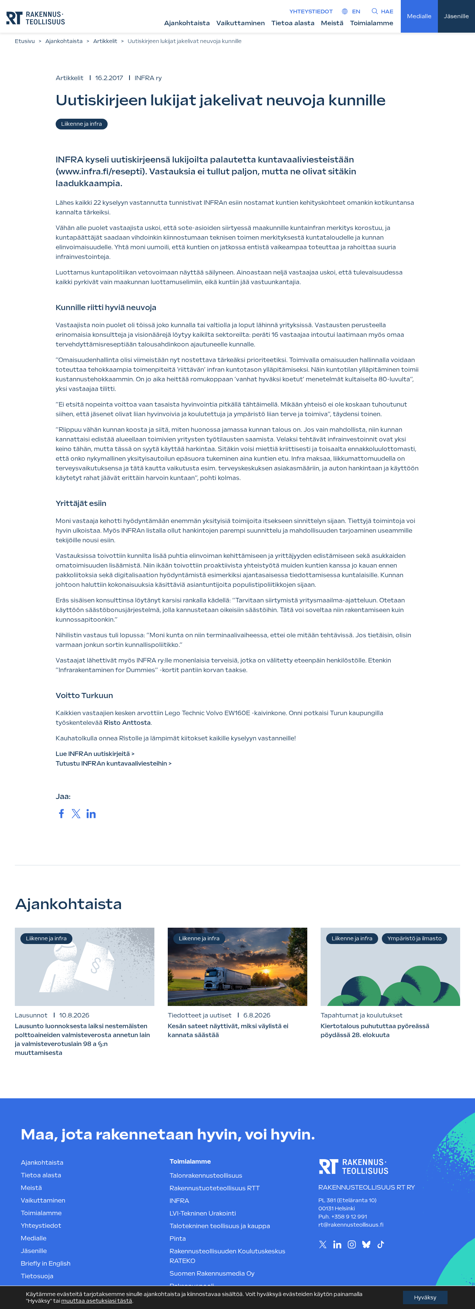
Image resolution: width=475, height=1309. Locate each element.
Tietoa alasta (293, 23)
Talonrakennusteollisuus (206, 1175)
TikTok (380, 1244)
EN (356, 11)
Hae (387, 11)
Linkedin (337, 1244)
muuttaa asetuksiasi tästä (96, 1301)
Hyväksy (425, 1297)
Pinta (178, 1238)
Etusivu (25, 41)
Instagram (351, 1244)
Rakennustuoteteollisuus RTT (215, 1188)
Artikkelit (105, 41)
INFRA (179, 1200)
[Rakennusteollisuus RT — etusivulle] (35, 18)
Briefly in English (46, 1263)
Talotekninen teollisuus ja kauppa (220, 1226)
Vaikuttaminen (240, 23)
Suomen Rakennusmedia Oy (212, 1273)
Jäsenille (456, 16)
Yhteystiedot (311, 11)
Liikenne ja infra (81, 124)
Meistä (332, 23)
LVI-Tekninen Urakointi (203, 1213)
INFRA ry (148, 78)
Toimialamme (371, 23)
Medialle (419, 16)
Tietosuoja (37, 1276)
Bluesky (366, 1244)
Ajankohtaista (187, 23)
